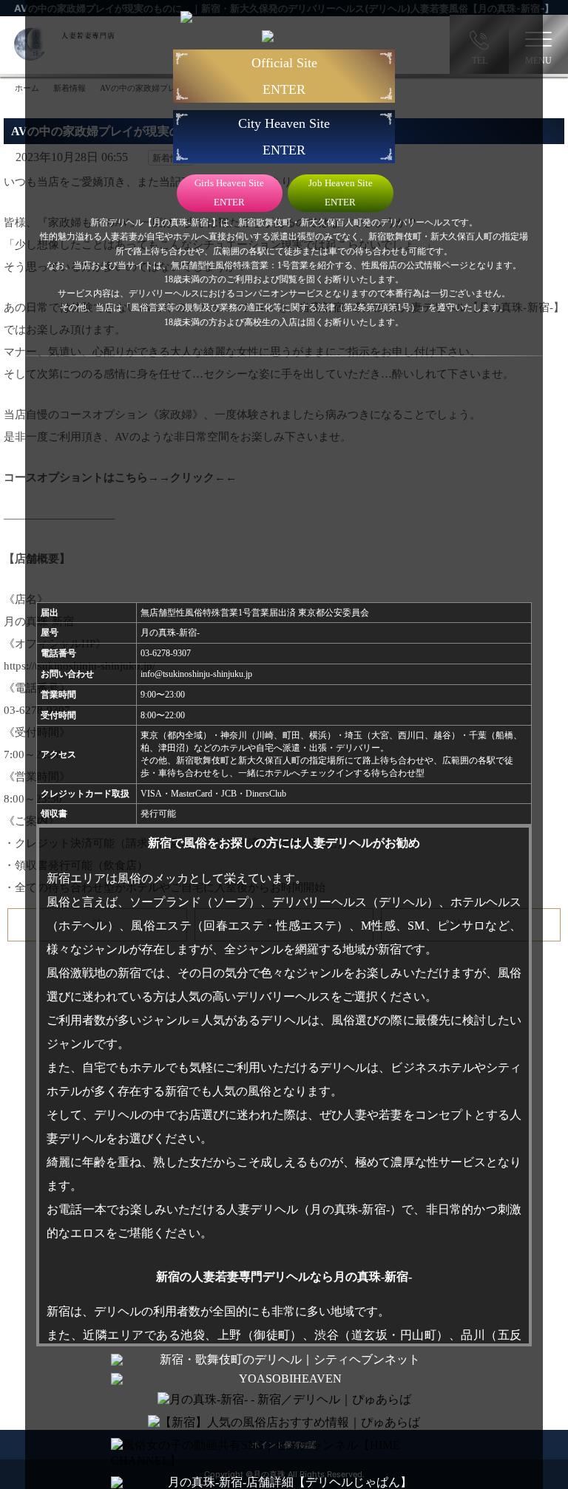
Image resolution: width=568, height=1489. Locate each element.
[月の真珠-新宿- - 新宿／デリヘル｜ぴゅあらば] (284, 1400)
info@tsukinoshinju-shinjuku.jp (196, 674)
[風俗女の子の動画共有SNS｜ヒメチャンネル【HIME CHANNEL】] (284, 1453)
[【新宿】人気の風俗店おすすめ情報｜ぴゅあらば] (284, 1423)
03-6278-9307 (166, 653)
